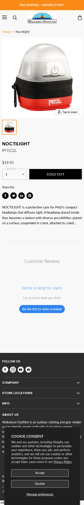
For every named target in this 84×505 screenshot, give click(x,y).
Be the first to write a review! (42, 309)
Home (6, 32)
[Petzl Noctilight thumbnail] (9, 127)
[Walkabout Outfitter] (42, 18)
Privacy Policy (63, 462)
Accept (40, 473)
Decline (40, 484)
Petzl (12, 150)
